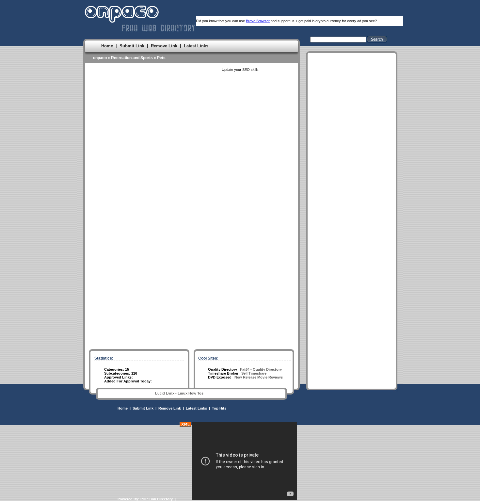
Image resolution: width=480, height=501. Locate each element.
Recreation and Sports (132, 58)
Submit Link (132, 45)
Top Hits (219, 408)
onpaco (100, 58)
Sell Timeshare (253, 373)
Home (107, 45)
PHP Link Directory (156, 499)
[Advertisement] (352, 251)
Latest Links (196, 45)
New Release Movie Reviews (258, 377)
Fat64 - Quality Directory (261, 369)
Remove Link (164, 45)
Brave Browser (258, 21)
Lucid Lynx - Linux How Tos (179, 393)
